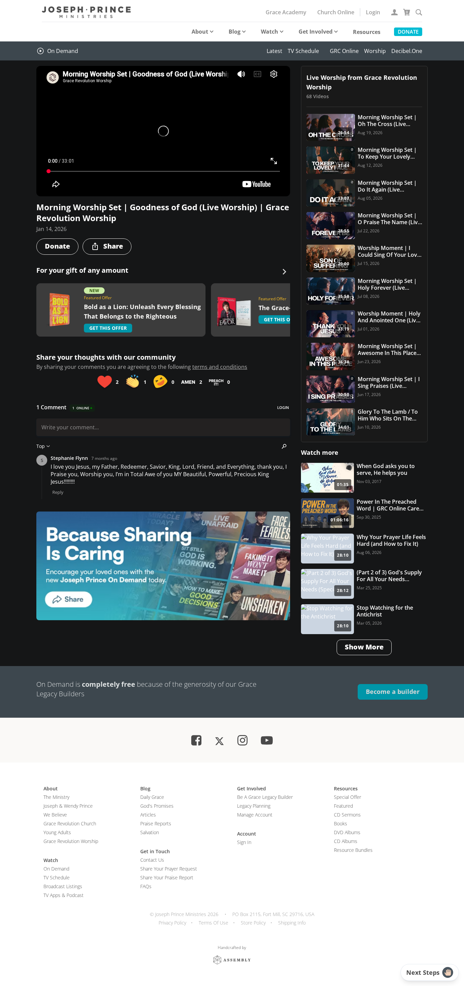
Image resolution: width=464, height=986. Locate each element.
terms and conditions (219, 367)
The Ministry (56, 797)
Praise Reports (155, 823)
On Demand (62, 51)
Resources (366, 32)
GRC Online (344, 51)
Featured (343, 806)
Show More (364, 646)
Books (340, 823)
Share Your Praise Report (166, 877)
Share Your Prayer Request (168, 868)
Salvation (149, 832)
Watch (269, 31)
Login (373, 12)
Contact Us (152, 860)
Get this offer (108, 328)
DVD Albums (347, 832)
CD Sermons (347, 814)
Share (113, 246)
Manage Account (254, 814)
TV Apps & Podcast (63, 895)
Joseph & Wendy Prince (68, 806)
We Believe (55, 814)
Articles (148, 814)
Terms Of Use (213, 922)
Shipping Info (292, 922)
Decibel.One (406, 51)
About (200, 31)
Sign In (244, 842)
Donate (408, 31)
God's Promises (157, 806)
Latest (274, 51)
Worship (375, 51)
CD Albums (345, 841)
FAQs (145, 886)
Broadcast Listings (62, 886)
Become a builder (393, 691)
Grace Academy (286, 12)
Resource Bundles (353, 850)
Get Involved (316, 31)
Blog (234, 31)
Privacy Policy (172, 922)
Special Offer (347, 797)
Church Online (335, 12)
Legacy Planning (253, 806)
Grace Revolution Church (69, 823)
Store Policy (253, 922)
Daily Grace (152, 797)
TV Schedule (303, 51)
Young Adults (57, 832)
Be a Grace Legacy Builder (265, 797)
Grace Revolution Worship (70, 841)
